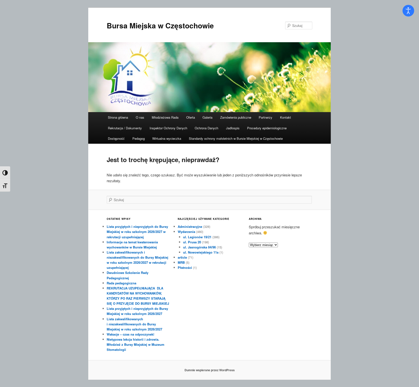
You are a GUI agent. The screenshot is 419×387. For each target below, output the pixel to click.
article (182, 257)
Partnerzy (265, 117)
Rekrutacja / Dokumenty (125, 128)
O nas (140, 117)
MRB (181, 262)
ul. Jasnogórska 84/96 (199, 247)
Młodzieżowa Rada (165, 117)
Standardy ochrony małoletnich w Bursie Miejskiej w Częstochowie (236, 138)
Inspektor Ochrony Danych (168, 128)
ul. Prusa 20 (192, 242)
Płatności (185, 267)
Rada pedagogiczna (121, 283)
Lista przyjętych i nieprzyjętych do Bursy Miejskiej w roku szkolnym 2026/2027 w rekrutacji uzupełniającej (137, 231)
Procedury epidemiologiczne (267, 128)
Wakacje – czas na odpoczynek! (130, 334)
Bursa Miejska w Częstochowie (160, 25)
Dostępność (116, 138)
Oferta (190, 117)
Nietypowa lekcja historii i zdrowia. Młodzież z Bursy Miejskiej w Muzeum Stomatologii (135, 344)
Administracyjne (190, 226)
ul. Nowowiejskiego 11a (200, 252)
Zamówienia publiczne (235, 117)
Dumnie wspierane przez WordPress (210, 370)
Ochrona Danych (206, 128)
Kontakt (285, 117)
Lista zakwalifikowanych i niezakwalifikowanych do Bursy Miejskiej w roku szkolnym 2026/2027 (134, 324)
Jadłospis (233, 128)
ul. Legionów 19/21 (197, 237)
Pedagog (138, 138)
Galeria (207, 117)
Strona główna (118, 117)
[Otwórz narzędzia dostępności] (408, 10)
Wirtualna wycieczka (166, 138)
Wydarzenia (186, 231)
